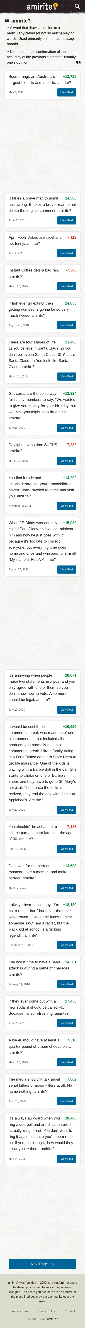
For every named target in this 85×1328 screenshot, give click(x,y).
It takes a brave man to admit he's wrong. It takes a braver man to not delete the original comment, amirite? (42, 204)
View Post (67, 92)
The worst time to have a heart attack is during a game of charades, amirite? (39, 968)
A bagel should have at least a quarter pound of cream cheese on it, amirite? (40, 1046)
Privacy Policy (46, 1311)
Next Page (39, 1264)
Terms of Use (19, 1311)
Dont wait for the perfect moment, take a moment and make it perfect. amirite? (39, 872)
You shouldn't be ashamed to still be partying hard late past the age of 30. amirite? (40, 833)
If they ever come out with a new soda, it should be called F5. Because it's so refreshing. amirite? (38, 1007)
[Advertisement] (42, 146)
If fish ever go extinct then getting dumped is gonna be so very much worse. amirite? (39, 309)
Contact (70, 1311)
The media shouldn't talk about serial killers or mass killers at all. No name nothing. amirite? (40, 1085)
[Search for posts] (77, 6)
